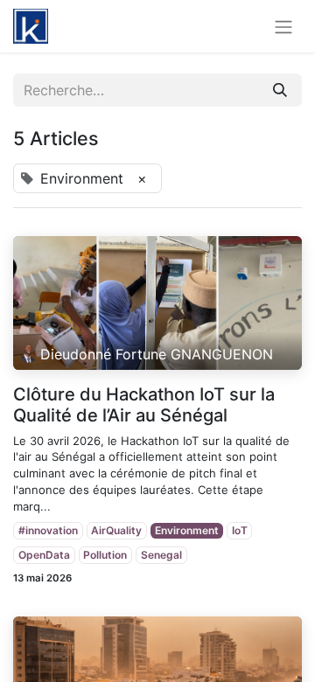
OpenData (44, 554)
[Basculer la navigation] (283, 26)
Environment (187, 530)
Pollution (105, 554)
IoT (240, 530)
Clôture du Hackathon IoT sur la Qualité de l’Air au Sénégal (144, 405)
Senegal (161, 554)
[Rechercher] (280, 90)
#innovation (48, 530)
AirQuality (116, 530)
